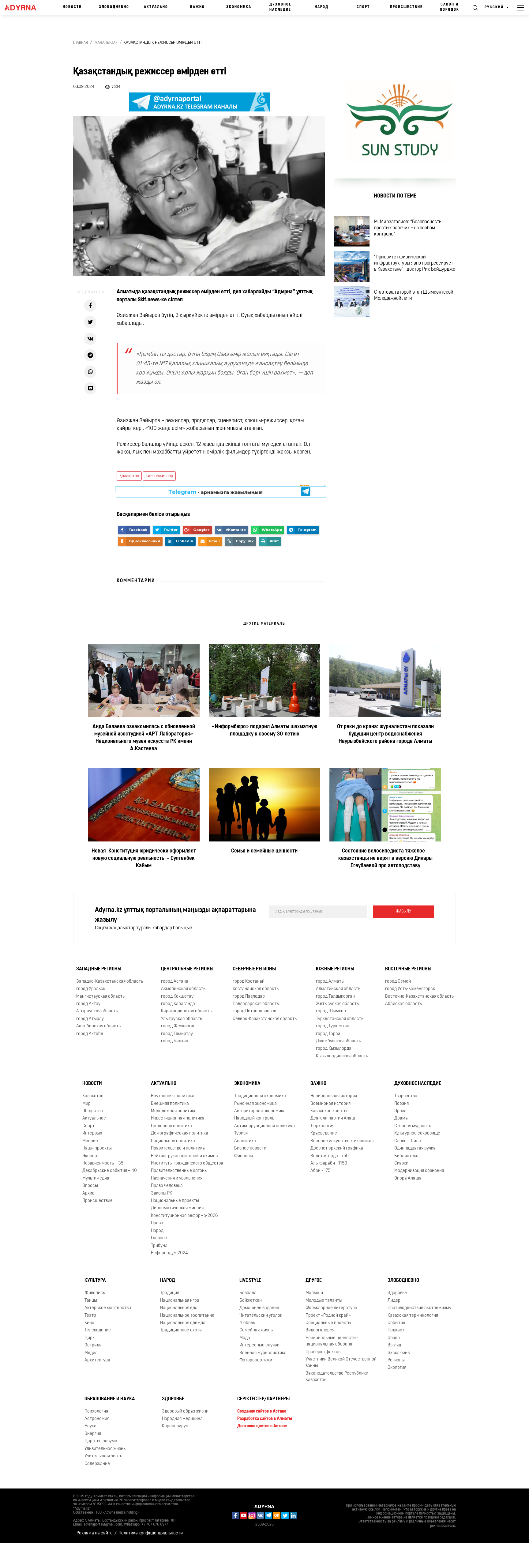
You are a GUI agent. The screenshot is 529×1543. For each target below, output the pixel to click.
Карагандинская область (186, 1011)
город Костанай (248, 981)
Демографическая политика (179, 1133)
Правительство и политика (178, 1148)
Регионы (396, 1360)
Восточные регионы (408, 969)
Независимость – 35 (102, 1163)
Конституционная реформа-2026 (184, 1216)
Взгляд (394, 1345)
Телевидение (97, 1330)
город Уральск (90, 989)
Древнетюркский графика (336, 1148)
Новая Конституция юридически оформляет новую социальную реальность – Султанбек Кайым (144, 859)
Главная (80, 43)
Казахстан (92, 1096)
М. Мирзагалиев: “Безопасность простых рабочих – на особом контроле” (407, 228)
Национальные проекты (175, 1201)
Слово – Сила (407, 1141)
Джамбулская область (338, 1041)
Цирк (89, 1338)
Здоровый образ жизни (185, 1411)
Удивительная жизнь (105, 1449)
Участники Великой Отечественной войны (341, 1362)
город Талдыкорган (335, 996)
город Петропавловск (254, 1011)
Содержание (97, 1464)
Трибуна (159, 1246)
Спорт (363, 7)
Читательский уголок (260, 1315)
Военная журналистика (263, 1353)
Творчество (405, 1096)
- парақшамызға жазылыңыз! (215, 491)
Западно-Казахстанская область (109, 981)
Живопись (94, 1293)
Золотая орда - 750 (329, 1156)
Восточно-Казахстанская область (419, 996)
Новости (72, 7)
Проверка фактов (323, 1352)
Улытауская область (181, 1019)
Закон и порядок (449, 7)
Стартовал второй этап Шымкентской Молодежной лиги (413, 295)
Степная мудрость (412, 1126)
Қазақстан (129, 476)
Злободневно (114, 7)
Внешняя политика (170, 1103)
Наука (90, 1426)
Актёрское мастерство (107, 1308)
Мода (244, 1338)
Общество (92, 1111)
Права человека (167, 1186)
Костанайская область (256, 989)
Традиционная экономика (260, 1096)
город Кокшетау (177, 996)
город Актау (88, 1004)
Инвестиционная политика (177, 1118)
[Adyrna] (23, 7)
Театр (90, 1315)
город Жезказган (178, 1026)
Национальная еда (178, 1308)
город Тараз (328, 1034)
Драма (401, 1118)
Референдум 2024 (169, 1253)
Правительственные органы (179, 1171)
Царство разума (100, 1441)
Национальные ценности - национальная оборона (332, 1341)
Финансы (243, 1156)
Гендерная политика (171, 1126)
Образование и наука (109, 1399)
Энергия (92, 1434)
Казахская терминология (413, 1315)
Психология (96, 1411)
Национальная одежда (182, 1323)
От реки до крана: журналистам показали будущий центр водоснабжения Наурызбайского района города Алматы (385, 734)
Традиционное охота (181, 1330)
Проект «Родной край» (328, 1315)
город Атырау (90, 1019)
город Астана (174, 981)
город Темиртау (177, 1034)
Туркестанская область (339, 1019)
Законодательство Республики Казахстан (337, 1376)
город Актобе (89, 1034)
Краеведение (323, 1133)
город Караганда (178, 1004)
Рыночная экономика (255, 1103)
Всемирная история (330, 1103)
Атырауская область (97, 1011)
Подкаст (396, 1330)
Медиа (91, 1353)
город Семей (398, 981)
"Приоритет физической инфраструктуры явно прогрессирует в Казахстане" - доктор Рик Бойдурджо (414, 263)
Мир (86, 1103)
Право (157, 1223)
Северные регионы (254, 969)
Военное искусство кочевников (341, 1141)
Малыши (314, 1293)
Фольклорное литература (331, 1308)
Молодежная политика (174, 1111)
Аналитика (245, 1141)
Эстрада (93, 1345)
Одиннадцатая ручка (415, 1148)
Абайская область (403, 1004)
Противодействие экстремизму (419, 1308)
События (396, 1323)
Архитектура (97, 1360)
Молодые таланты (324, 1300)
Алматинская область (338, 989)
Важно (197, 7)
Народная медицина (182, 1419)
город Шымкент (332, 1011)
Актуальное (94, 1118)
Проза (400, 1111)
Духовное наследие (280, 7)
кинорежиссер (159, 476)
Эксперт (90, 1156)
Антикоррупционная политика (264, 1126)
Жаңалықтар (106, 43)
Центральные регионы (187, 969)
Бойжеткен (250, 1300)
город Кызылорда (333, 1049)
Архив (88, 1193)
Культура (95, 1280)
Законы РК (161, 1193)
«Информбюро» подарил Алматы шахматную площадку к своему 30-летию (264, 730)
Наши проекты (97, 1148)
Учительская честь (103, 1456)
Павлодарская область (256, 1004)
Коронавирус (175, 1426)
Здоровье (397, 1293)
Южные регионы (335, 969)
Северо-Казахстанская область (265, 1019)
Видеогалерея (320, 1330)
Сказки (401, 1163)
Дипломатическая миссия (177, 1208)
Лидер (394, 1300)
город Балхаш (175, 1041)
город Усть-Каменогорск (410, 989)
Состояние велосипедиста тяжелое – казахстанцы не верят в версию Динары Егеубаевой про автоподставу (385, 859)
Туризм (241, 1133)
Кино (89, 1323)
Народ (321, 7)
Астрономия (96, 1419)
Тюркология (322, 1126)
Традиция (169, 1293)
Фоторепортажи (255, 1360)
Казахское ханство (329, 1111)
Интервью (92, 1133)
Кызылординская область (342, 1056)
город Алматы (330, 981)
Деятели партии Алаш (332, 1118)
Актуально (156, 7)
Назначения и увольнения (176, 1178)
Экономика (238, 7)
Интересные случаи (259, 1345)
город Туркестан (332, 1026)
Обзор (394, 1338)
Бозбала (248, 1293)
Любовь (247, 1323)
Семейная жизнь (256, 1330)
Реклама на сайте (95, 1533)
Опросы (90, 1186)
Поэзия (401, 1103)
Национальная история (333, 1096)
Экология (397, 1368)
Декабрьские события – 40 (109, 1171)
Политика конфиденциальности (150, 1533)
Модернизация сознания (419, 1171)
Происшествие (406, 7)
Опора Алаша (408, 1178)
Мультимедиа (95, 1178)
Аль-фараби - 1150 (328, 1163)
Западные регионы (98, 969)
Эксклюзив (399, 1353)
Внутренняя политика (172, 1096)
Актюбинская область (98, 1026)
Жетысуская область (337, 1004)
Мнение (90, 1141)
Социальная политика (173, 1141)
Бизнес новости (250, 1148)
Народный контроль (254, 1118)
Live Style (250, 1280)
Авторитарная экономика (260, 1111)
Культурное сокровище (417, 1133)
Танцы (90, 1300)
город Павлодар (249, 996)
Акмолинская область (183, 989)
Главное (159, 1238)
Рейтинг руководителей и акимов (184, 1156)
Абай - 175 (320, 1171)
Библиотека (406, 1156)
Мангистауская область (100, 996)
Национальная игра (179, 1300)
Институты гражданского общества (187, 1163)
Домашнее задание (259, 1308)
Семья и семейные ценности (264, 851)
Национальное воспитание (187, 1315)
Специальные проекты (328, 1323)
